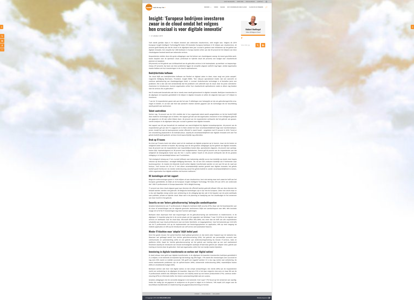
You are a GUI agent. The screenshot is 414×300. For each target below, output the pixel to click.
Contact (260, 1)
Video (216, 7)
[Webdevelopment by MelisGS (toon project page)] (269, 298)
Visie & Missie (250, 1)
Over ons (240, 1)
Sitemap (196, 294)
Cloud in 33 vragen (256, 7)
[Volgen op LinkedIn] (263, 45)
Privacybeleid (206, 294)
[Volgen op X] (258, 45)
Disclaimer (216, 294)
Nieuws (206, 7)
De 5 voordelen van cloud (237, 7)
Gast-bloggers (229, 1)
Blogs (222, 7)
